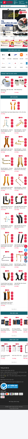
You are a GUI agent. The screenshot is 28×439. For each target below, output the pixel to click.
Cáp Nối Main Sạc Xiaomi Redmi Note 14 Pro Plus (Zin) (20, 169)
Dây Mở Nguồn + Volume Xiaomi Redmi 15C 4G (7, 130)
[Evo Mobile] (7, 43)
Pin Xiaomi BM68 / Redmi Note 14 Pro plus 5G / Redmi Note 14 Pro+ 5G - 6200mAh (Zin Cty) (6, 329)
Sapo (17, 408)
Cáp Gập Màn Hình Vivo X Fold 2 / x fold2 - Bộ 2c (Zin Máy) (7, 207)
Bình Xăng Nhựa (18, 89)
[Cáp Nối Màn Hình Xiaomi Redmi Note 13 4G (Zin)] (7, 237)
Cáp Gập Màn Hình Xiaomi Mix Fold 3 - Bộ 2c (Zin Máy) (20, 207)
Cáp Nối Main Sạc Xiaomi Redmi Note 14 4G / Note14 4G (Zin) (20, 226)
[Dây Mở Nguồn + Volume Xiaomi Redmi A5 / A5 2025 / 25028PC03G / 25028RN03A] (20, 122)
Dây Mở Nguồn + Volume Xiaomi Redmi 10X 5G (7, 226)
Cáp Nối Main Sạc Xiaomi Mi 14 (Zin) (20, 284)
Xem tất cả (14, 309)
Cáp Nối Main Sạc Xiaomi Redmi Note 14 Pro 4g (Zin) (7, 188)
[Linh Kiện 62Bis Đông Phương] (8, 2)
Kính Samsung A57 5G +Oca (5, 356)
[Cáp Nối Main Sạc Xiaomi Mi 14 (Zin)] (20, 276)
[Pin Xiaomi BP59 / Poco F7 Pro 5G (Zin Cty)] (17, 321)
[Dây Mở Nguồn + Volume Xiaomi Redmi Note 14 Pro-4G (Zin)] (20, 256)
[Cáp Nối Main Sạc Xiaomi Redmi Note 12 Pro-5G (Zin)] (14, 105)
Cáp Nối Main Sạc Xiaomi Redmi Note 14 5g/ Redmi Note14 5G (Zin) (7, 284)
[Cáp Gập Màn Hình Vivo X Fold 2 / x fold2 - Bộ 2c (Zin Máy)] (7, 199)
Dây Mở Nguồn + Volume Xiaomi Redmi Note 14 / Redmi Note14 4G (7, 169)
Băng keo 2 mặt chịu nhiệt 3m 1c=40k (7, 90)
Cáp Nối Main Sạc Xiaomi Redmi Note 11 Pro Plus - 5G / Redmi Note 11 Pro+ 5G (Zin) (7, 303)
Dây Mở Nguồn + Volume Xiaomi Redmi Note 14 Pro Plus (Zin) (20, 149)
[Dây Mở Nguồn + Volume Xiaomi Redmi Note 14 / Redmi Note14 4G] (7, 160)
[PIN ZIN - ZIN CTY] (14, 21)
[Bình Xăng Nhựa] (20, 82)
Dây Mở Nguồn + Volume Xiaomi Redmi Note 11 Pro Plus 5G (20, 188)
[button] (26, 84)
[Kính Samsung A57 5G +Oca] (6, 348)
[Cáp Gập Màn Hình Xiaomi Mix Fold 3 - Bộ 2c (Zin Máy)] (20, 199)
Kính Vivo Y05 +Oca (17, 355)
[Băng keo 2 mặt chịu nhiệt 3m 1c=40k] (7, 82)
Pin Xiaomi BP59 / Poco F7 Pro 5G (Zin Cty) (17, 329)
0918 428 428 (16, 2)
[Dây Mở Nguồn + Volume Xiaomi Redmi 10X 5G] (7, 218)
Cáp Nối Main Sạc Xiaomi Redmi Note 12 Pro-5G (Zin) (13, 112)
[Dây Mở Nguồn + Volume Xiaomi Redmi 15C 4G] (7, 122)
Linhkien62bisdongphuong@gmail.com (13, 381)
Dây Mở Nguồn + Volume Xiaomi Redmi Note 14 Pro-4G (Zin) (20, 264)
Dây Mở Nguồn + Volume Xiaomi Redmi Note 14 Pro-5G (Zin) (7, 264)
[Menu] (1, 2)
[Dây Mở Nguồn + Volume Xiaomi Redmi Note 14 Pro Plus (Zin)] (20, 141)
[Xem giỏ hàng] (26, 2)
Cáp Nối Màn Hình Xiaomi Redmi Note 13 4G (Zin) (7, 245)
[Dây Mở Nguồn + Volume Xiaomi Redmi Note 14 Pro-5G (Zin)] (7, 256)
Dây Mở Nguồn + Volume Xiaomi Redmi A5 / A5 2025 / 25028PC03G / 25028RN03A (20, 130)
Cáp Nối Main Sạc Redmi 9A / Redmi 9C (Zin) (20, 245)
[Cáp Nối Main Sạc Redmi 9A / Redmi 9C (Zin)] (20, 237)
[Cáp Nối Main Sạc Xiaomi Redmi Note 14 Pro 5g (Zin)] (7, 141)
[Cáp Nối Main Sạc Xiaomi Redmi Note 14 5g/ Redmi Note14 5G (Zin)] (7, 276)
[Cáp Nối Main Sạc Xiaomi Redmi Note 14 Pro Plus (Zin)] (20, 160)
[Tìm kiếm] (26, 6)
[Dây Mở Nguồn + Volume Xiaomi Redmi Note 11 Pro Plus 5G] (20, 180)
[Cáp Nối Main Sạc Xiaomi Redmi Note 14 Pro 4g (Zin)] (7, 180)
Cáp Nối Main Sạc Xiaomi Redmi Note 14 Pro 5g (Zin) (7, 149)
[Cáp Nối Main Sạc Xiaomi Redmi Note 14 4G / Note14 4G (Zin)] (20, 218)
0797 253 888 (21, 2)
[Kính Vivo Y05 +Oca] (17, 348)
